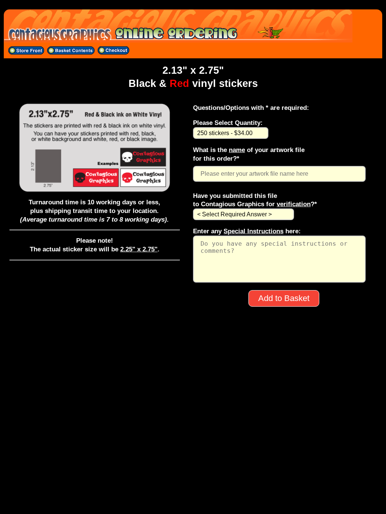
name (237, 150)
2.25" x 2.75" (139, 249)
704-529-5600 (193, 408)
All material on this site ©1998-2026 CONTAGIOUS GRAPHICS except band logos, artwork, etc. (193, 428)
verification (294, 204)
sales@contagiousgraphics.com (193, 418)
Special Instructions (253, 231)
